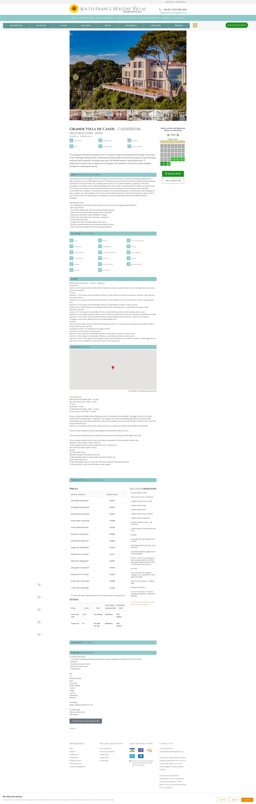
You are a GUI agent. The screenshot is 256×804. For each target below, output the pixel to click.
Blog (71, 749)
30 (165, 163)
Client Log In (169, 2)
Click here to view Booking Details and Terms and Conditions (142, 603)
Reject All (235, 800)
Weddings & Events (149, 18)
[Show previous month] (168, 135)
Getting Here (74, 755)
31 (169, 163)
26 (176, 159)
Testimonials (104, 761)
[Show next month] (178, 135)
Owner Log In (180, 2)
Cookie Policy (104, 758)
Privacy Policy (104, 755)
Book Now (174, 173)
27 (179, 159)
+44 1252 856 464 (166, 749)
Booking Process (75, 761)
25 (172, 159)
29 (162, 163)
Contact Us (178, 18)
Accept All (247, 800)
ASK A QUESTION (173, 180)
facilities (41, 25)
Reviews (179, 25)
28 (183, 159)
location (86, 25)
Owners (166, 18)
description (16, 25)
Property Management (77, 767)
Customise (222, 800)
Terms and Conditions (107, 752)
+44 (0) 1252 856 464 (174, 9)
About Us (73, 752)
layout (63, 25)
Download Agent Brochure (85, 721)
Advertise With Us (76, 764)
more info (156, 25)
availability (131, 25)
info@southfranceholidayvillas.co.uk (173, 13)
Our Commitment (105, 749)
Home (75, 18)
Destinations (87, 18)
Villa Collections (127, 18)
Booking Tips (74, 758)
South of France (105, 18)
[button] (113, 368)
